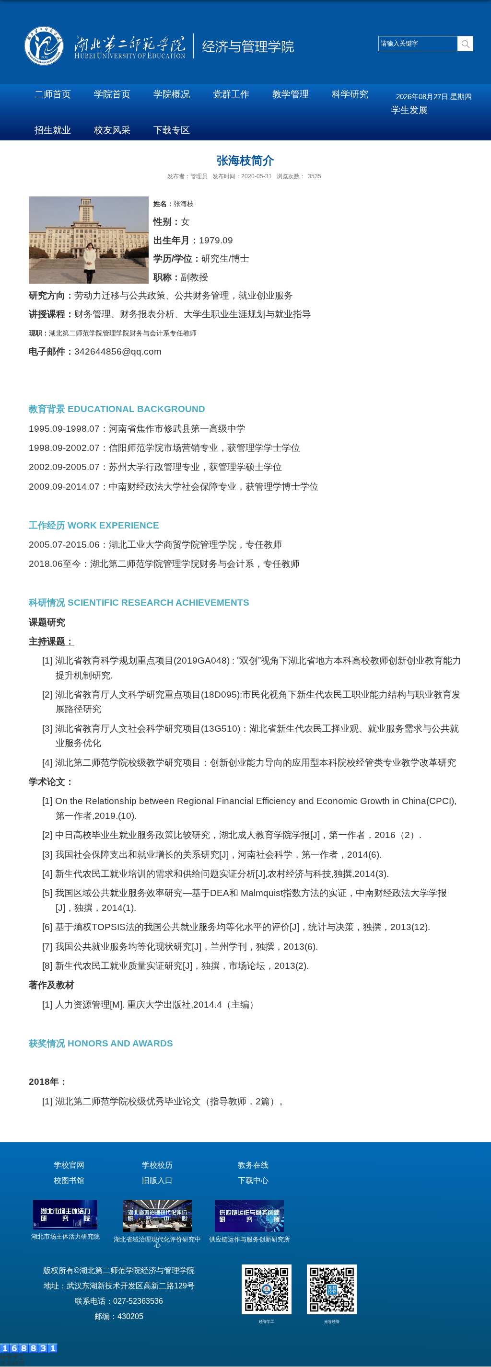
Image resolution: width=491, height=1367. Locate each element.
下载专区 (171, 130)
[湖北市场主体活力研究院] (65, 1227)
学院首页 (112, 94)
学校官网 (69, 1165)
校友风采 (112, 130)
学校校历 (157, 1165)
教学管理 (290, 94)
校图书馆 (69, 1180)
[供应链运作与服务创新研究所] (249, 1229)
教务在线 (253, 1165)
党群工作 (231, 94)
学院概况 (171, 94)
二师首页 (53, 94)
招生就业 (53, 130)
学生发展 (409, 110)
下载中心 (253, 1180)
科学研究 (350, 94)
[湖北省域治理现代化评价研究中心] (157, 1229)
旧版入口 (157, 1180)
